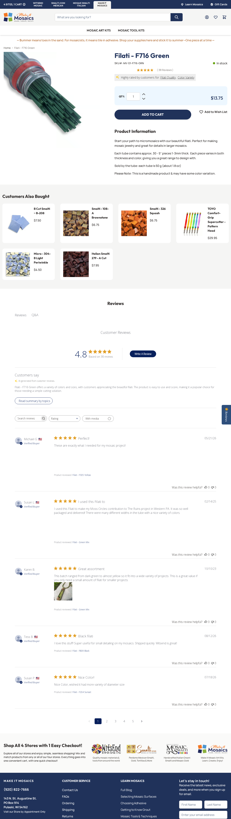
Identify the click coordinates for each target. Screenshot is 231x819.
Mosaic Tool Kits (131, 30)
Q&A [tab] (35, 315)
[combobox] (64, 418)
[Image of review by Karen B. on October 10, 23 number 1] (63, 591)
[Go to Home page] (19, 17)
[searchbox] (27, 418)
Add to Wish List (216, 112)
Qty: (122, 96)
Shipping (68, 810)
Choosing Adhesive (133, 803)
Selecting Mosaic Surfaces (138, 797)
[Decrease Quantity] (144, 98)
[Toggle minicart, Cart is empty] (224, 17)
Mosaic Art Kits (99, 30)
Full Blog (126, 790)
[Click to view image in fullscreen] (52, 100)
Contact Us (70, 790)
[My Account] (207, 17)
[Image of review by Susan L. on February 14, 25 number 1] (63, 524)
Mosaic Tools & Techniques (139, 816)
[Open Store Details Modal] (24, 4)
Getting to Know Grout (135, 810)
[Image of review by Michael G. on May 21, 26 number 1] (63, 457)
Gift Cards (221, 4)
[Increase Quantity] (144, 94)
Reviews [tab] (20, 315)
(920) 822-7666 (16, 789)
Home (7, 48)
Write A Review (143, 354)
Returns (67, 816)
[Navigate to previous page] (89, 721)
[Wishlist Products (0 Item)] (216, 17)
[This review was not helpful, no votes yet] (212, 487)
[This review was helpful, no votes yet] (206, 487)
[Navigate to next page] (141, 721)
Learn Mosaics (194, 4)
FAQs (65, 797)
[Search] (177, 17)
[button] (38, 4)
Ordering (68, 803)
